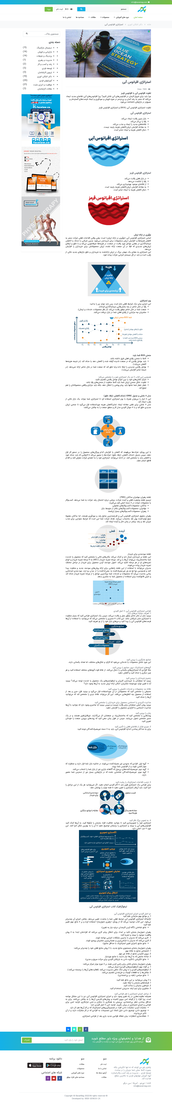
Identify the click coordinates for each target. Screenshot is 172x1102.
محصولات (105, 17)
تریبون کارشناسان (45, 72)
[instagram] (47, 1078)
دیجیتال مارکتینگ (44, 47)
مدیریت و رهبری (45, 60)
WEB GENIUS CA (92, 1098)
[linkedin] (68, 1029)
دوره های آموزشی (122, 17)
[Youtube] (53, 1078)
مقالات (93, 17)
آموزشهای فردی (45, 80)
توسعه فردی (47, 68)
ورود (48, 9)
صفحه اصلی (138, 17)
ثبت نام (59, 9)
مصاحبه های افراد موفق (75, 1077)
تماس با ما (67, 17)
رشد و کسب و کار (45, 64)
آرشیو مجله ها (101, 1073)
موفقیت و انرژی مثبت (42, 84)
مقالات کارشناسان (45, 89)
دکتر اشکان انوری (135, 24)
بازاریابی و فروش (45, 52)
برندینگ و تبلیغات (44, 56)
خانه (149, 24)
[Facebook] (85, 1029)
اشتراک (27, 1040)
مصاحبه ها (80, 17)
